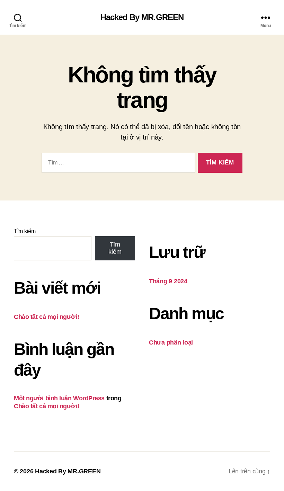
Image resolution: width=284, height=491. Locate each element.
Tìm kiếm (25, 231)
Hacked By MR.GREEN (141, 17)
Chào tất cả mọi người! (46, 316)
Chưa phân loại (171, 342)
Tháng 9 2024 (168, 281)
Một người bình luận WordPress (59, 398)
